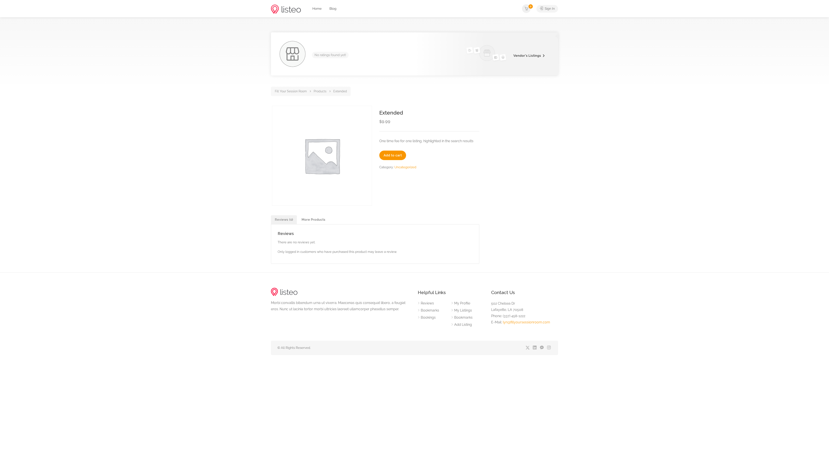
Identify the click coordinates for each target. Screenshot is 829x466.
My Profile (462, 303)
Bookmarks (430, 310)
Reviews (427, 303)
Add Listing (463, 325)
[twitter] (527, 348)
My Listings (463, 310)
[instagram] (549, 348)
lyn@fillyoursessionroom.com (526, 322)
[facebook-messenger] (541, 348)
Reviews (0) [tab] (284, 220)
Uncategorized (405, 167)
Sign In (549, 9)
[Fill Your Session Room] (286, 9)
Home (317, 9)
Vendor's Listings (527, 56)
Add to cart (393, 155)
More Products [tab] (313, 220)
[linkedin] (534, 348)
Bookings (428, 317)
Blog (332, 9)
